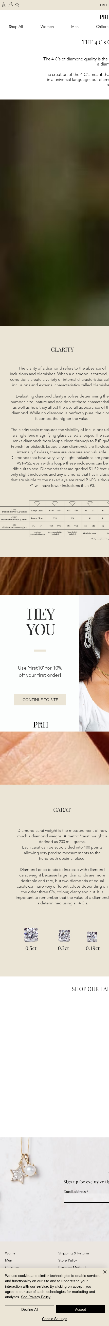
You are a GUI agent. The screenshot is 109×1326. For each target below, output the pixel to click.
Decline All (29, 1309)
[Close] (102, 1275)
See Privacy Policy (35, 1296)
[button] (40, 699)
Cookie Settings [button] (54, 1318)
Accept (80, 1309)
